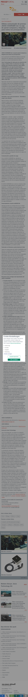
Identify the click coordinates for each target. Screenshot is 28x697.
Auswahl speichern (14, 356)
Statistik (7, 349)
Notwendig (7, 345)
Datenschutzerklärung (15, 343)
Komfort (7, 347)
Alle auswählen (14, 359)
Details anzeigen (8, 353)
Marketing (7, 351)
